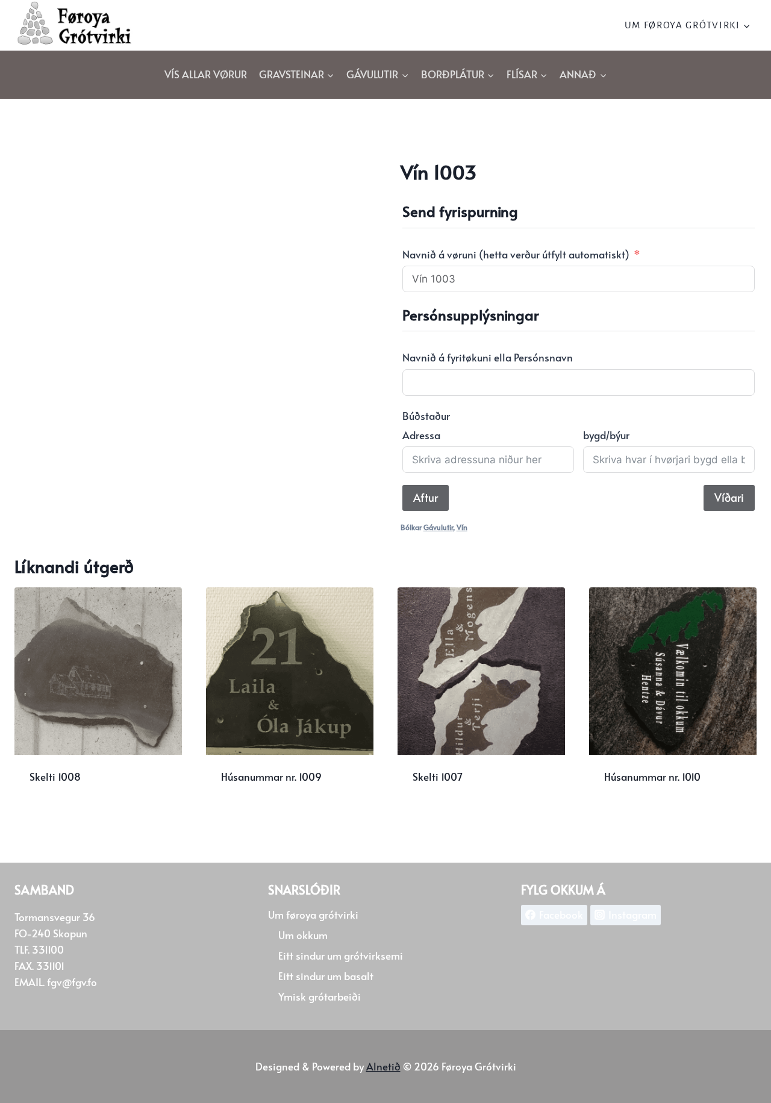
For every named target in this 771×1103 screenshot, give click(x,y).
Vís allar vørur (205, 74)
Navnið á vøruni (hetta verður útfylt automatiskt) (515, 254)
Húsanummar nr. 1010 (652, 776)
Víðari (729, 497)
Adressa (421, 435)
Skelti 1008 (55, 776)
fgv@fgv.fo (72, 982)
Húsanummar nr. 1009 (271, 776)
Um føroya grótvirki (313, 914)
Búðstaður (426, 415)
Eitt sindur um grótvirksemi (340, 955)
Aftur (425, 497)
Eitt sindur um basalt (325, 976)
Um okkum (303, 935)
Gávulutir (438, 527)
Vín (462, 527)
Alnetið (383, 1066)
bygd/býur (606, 435)
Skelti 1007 (438, 776)
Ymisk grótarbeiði (319, 996)
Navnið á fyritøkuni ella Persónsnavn (487, 357)
